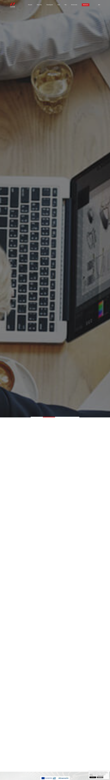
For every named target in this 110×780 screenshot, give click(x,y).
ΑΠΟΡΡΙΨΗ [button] (100, 777)
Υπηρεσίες (39, 4)
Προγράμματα (49, 4)
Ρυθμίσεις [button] (91, 774)
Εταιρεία (30, 4)
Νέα (65, 4)
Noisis (12, 5)
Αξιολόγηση (85, 4)
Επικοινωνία (74, 4)
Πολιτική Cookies (101, 775)
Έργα (59, 4)
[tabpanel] (55, 386)
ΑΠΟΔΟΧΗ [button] (93, 777)
